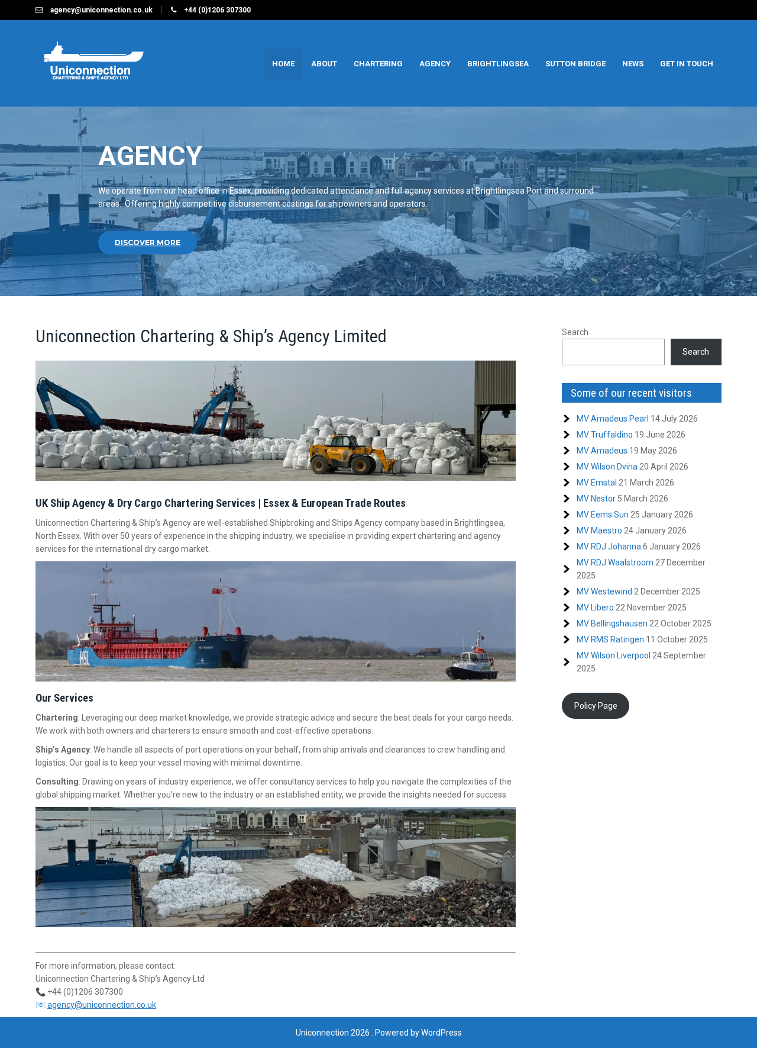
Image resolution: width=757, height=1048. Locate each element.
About (324, 63)
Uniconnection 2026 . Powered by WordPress (379, 1032)
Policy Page (595, 706)
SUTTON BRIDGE (575, 63)
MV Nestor (596, 498)
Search (575, 332)
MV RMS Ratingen (610, 639)
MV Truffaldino (605, 434)
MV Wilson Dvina (607, 466)
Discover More (147, 242)
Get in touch (686, 63)
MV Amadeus (602, 450)
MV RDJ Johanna (609, 546)
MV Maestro (599, 530)
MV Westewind (604, 591)
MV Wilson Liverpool (614, 655)
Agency (435, 63)
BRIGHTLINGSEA (498, 63)
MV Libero (595, 607)
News (632, 63)
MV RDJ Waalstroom (615, 562)
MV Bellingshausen (612, 623)
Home (283, 63)
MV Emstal (597, 482)
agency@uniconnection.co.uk (101, 1005)
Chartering (378, 63)
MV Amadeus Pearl (613, 418)
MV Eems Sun (603, 514)
